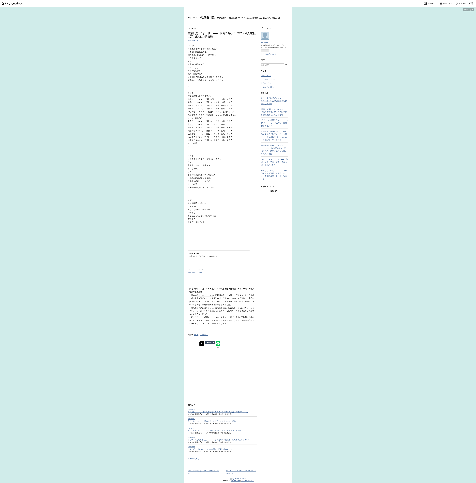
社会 (197, 40)
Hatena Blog (235, 480)
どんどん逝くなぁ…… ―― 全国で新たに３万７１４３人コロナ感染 (214, 430)
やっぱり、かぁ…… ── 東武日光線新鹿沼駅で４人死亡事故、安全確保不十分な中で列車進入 (274, 174)
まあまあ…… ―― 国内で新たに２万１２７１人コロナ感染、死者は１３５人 (218, 411)
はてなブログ (266, 75)
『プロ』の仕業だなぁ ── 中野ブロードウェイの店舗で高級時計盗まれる (274, 123)
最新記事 (264, 93)
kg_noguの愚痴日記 (201, 17)
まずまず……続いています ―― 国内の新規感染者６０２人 (211, 449)
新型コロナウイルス (205, 295)
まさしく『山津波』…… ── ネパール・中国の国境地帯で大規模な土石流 (274, 100)
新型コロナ (191, 40)
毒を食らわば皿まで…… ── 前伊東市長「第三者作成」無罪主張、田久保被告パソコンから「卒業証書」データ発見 (274, 135)
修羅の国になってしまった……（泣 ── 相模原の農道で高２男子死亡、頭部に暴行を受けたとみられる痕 (274, 149)
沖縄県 (190, 140)
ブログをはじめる (268, 79)
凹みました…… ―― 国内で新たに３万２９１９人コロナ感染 (212, 421)
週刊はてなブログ (268, 83)
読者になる (468, 9)
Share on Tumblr (210, 342)
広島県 (190, 133)
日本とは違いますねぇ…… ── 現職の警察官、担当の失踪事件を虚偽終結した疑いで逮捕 (275, 111)
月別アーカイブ (267, 186)
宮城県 (190, 124)
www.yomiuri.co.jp (195, 272)
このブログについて (269, 54)
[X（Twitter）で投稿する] (201, 343)
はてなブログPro (267, 87)
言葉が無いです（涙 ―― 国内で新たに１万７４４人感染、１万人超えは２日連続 (222, 34)
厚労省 (205, 48)
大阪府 (190, 130)
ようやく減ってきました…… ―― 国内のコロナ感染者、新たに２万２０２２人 (219, 439)
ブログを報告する (247, 480)
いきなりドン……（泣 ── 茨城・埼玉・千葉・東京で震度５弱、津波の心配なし (274, 162)
